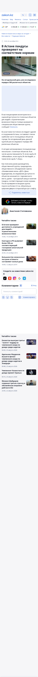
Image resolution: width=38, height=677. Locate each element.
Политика (5, 19)
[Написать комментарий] (19, 291)
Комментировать (29, 297)
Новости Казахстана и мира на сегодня (15, 34)
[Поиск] (30, 15)
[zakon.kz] (7, 15)
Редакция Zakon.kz (18, 36)
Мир (11, 19)
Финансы (18, 19)
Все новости (6, 36)
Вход (34, 285)
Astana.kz (13, 127)
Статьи (25, 19)
